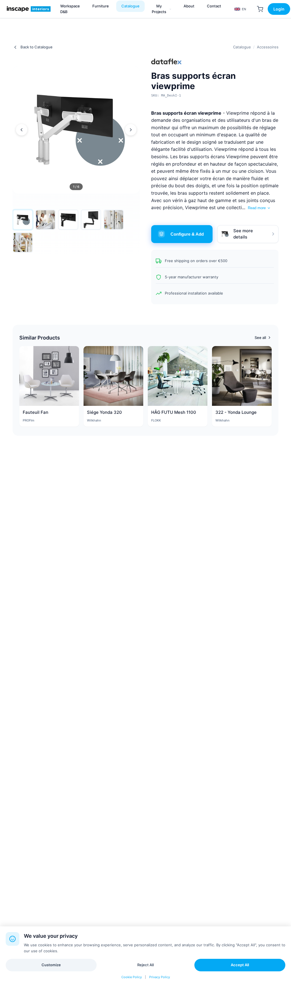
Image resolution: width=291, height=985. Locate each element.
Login (278, 9)
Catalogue (242, 47)
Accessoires (267, 47)
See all (260, 337)
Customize (51, 965)
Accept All (240, 965)
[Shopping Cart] (260, 9)
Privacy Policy (159, 977)
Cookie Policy (131, 977)
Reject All (145, 965)
